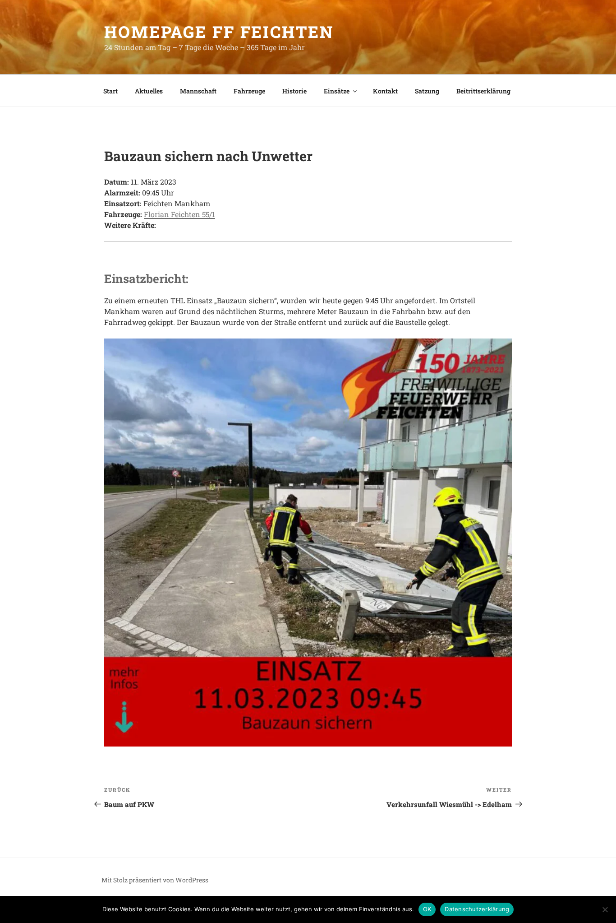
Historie (294, 91)
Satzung (427, 91)
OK (427, 909)
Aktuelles (149, 91)
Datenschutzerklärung (477, 909)
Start (110, 91)
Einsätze (336, 91)
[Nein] (604, 909)
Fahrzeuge (249, 91)
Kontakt (385, 91)
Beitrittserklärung (483, 91)
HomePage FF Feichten (219, 31)
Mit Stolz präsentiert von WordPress (154, 880)
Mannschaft (198, 91)
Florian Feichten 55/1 (179, 214)
